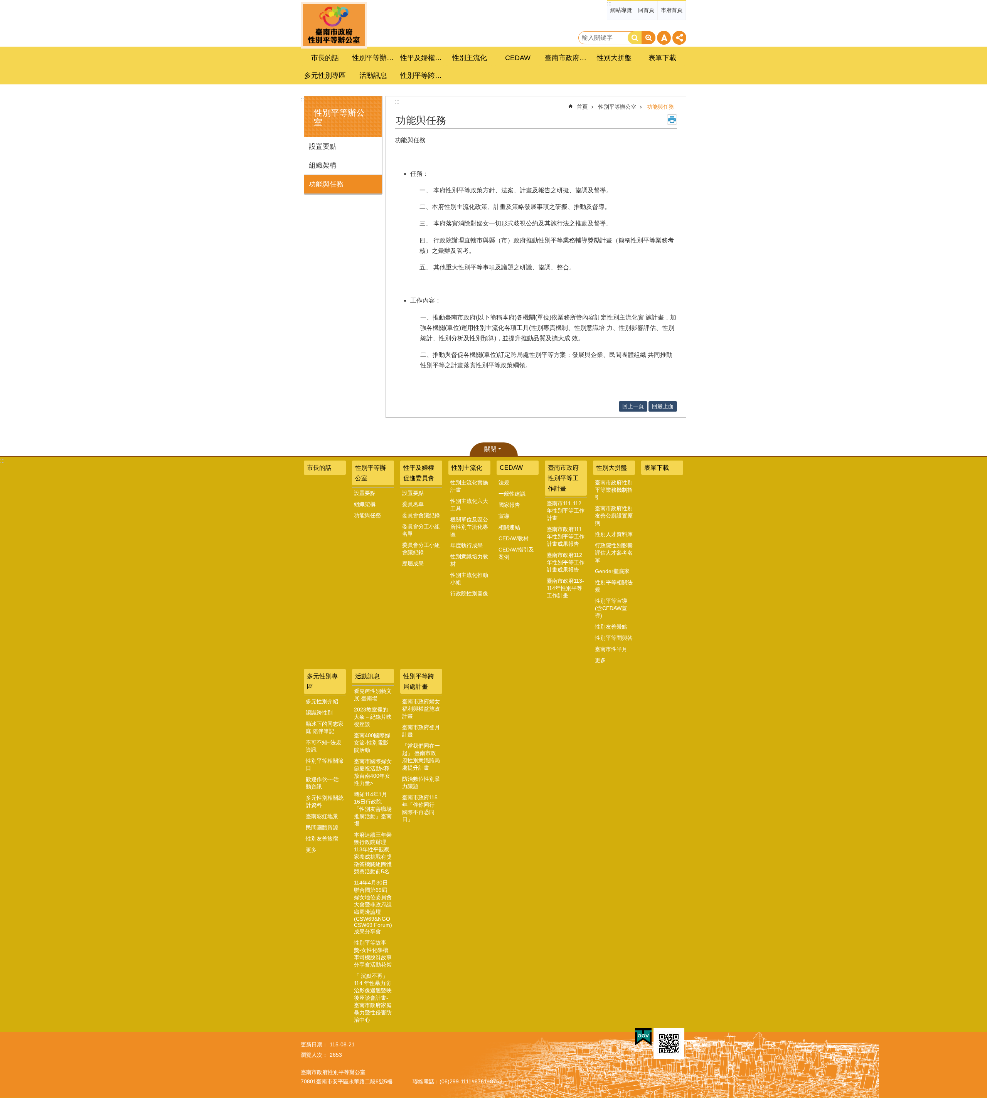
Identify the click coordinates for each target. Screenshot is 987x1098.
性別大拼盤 (611, 467)
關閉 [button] (490, 449)
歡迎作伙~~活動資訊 (322, 783)
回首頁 (646, 10)
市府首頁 (671, 10)
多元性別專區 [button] (325, 75)
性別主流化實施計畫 (469, 486)
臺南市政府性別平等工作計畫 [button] (567, 58)
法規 (504, 482)
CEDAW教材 (514, 538)
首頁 (582, 107)
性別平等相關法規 (614, 586)
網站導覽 (621, 10)
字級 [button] (664, 38)
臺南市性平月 (611, 649)
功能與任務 (326, 184)
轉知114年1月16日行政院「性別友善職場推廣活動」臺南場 (373, 809)
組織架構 (323, 165)
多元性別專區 (322, 681)
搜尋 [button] (635, 37)
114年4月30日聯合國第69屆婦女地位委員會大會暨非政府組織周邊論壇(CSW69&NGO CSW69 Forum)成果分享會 (373, 907)
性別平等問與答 (614, 638)
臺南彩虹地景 (322, 816)
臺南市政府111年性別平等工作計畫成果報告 (565, 536)
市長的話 (325, 58)
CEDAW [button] (518, 58)
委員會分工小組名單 (421, 530)
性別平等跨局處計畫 (418, 681)
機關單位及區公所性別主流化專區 (469, 526)
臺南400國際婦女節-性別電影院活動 (372, 742)
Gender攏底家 (612, 571)
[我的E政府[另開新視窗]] (643, 1037)
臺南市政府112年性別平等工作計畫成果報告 (565, 562)
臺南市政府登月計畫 (421, 731)
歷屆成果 (413, 563)
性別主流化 (466, 467)
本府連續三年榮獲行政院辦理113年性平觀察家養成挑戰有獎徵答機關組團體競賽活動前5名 (373, 853)
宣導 (504, 516)
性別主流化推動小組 (469, 578)
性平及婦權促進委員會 (418, 472)
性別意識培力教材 (469, 560)
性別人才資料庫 (614, 534)
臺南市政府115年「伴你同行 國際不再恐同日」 (420, 808)
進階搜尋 (648, 37)
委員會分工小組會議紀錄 (421, 548)
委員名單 (413, 504)
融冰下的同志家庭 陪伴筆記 (325, 727)
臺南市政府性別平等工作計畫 (563, 478)
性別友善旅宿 (322, 839)
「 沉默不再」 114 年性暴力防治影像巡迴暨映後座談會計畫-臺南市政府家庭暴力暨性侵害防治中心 (373, 998)
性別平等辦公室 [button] (374, 58)
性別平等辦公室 (617, 107)
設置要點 (323, 146)
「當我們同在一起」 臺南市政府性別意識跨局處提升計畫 (421, 757)
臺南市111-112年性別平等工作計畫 (565, 510)
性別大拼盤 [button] (614, 58)
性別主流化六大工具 (469, 504)
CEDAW (511, 467)
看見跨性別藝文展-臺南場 (373, 694)
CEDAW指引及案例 (516, 553)
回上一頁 (633, 406)
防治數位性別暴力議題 (421, 782)
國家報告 (509, 505)
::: (609, 3)
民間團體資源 (322, 827)
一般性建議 (512, 494)
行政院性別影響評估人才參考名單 (614, 552)
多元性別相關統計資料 (325, 801)
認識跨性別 (319, 713)
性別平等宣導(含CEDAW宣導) (611, 608)
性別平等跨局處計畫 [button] (422, 75)
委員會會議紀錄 (421, 515)
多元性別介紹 (322, 701)
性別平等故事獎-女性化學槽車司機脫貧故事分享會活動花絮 (373, 954)
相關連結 (509, 527)
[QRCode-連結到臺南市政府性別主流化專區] (669, 1043)
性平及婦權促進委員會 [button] (422, 58)
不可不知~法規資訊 (323, 746)
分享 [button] (679, 38)
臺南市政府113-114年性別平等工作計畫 (565, 588)
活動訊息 (367, 676)
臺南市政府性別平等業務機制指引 (614, 489)
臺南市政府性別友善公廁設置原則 (614, 515)
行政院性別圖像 (469, 593)
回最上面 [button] (663, 406)
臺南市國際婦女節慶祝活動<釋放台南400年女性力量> (373, 772)
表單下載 (662, 58)
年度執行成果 (466, 545)
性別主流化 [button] (469, 58)
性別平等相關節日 (325, 764)
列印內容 (672, 119)
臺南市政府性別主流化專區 (334, 25)
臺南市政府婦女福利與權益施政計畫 (421, 708)
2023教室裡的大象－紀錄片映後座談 (373, 716)
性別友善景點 (611, 627)
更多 (600, 660)
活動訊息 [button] (373, 75)
